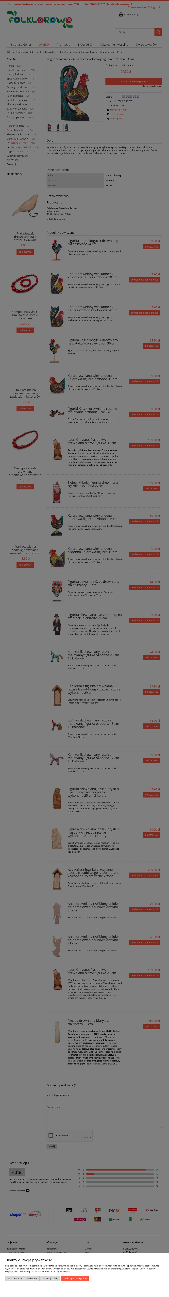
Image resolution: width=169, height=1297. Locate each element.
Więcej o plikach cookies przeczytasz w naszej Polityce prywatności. (38, 1271)
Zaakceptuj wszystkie (74, 1278)
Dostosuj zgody (50, 1278)
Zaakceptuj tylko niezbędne (22, 1278)
